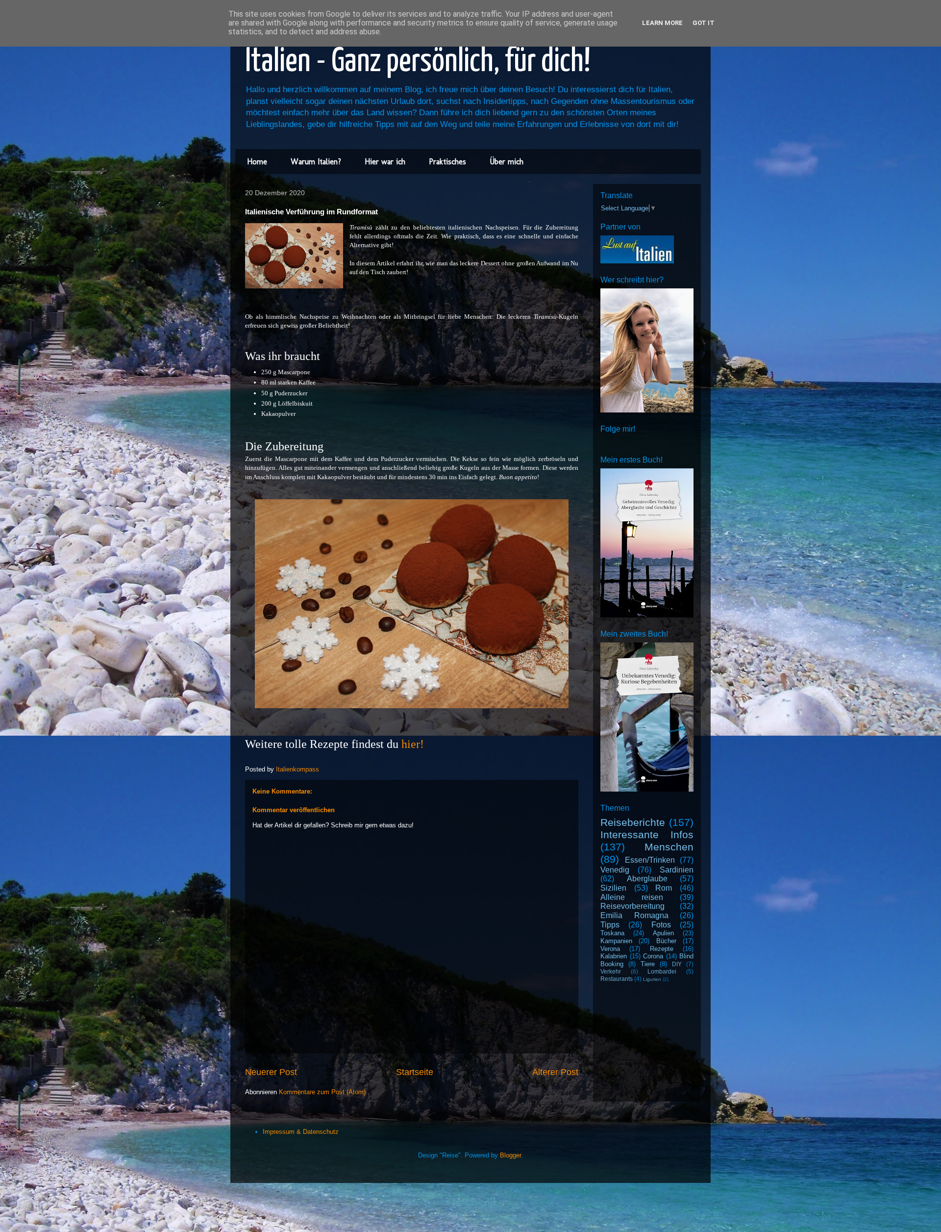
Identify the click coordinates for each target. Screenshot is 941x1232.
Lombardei (661, 971)
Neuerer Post (271, 1072)
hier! (412, 744)
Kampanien (616, 941)
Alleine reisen (631, 897)
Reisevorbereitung (632, 906)
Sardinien (676, 870)
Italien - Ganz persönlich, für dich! (418, 62)
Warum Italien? (316, 161)
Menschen (668, 846)
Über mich (506, 161)
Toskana (612, 933)
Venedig (614, 870)
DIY (677, 964)
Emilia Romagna (634, 915)
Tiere (648, 964)
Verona (610, 948)
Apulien (663, 933)
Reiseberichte (632, 822)
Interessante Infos (646, 834)
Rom (663, 888)
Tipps (609, 925)
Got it (704, 22)
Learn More (662, 22)
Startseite (414, 1072)
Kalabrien (613, 956)
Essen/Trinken (650, 860)
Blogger (510, 1155)
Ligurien (652, 979)
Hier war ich (385, 161)
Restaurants (616, 978)
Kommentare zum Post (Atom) (322, 1092)
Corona (653, 956)
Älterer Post (555, 1072)
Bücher (666, 941)
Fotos (661, 925)
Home (257, 161)
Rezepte (661, 948)
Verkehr (610, 971)
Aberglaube (647, 878)
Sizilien (613, 888)
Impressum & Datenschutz (301, 1131)
